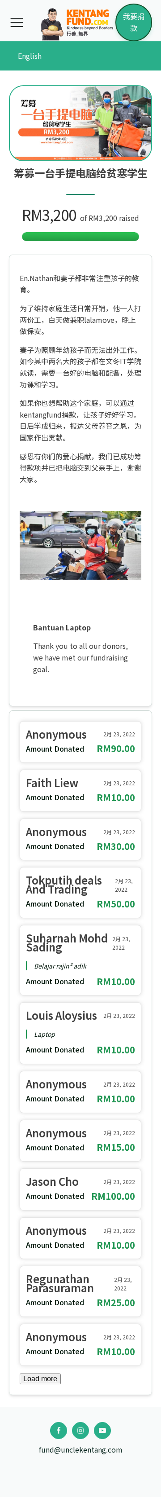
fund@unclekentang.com (81, 1449)
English (30, 55)
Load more (40, 1379)
